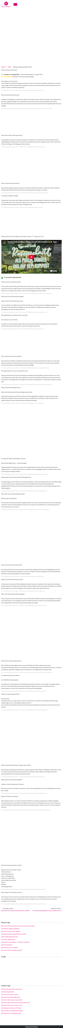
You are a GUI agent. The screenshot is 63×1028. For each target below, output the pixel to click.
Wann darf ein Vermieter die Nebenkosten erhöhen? (15, 910)
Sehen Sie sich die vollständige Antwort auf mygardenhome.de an (34, 368)
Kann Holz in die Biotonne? (8, 939)
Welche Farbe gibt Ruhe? (7, 992)
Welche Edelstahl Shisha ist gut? (9, 936)
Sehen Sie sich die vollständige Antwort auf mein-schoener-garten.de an (36, 108)
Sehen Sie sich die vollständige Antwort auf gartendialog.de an (34, 710)
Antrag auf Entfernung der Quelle (10, 90)
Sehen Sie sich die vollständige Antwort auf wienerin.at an (32, 904)
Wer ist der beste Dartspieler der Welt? (11, 950)
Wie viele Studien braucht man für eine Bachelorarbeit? (15, 1002)
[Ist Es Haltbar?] (6, 4)
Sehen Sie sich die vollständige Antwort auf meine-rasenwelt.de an (35, 509)
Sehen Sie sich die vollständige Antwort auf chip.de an (32, 403)
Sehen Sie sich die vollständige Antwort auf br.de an (31, 207)
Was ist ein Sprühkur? (6, 945)
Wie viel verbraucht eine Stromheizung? (11, 989)
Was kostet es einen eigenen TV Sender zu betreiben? (15, 942)
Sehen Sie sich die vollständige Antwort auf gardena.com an (33, 691)
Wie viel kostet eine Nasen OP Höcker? (11, 1008)
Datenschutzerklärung (31, 1026)
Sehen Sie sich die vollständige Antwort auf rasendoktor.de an (33, 793)
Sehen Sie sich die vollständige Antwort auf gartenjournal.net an (34, 192)
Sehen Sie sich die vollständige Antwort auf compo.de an (32, 776)
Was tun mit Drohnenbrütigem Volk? (10, 997)
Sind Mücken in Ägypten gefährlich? (10, 928)
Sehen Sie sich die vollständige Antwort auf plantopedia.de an (33, 491)
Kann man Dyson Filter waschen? (9, 994)
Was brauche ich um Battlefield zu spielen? (12, 1010)
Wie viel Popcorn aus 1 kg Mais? (9, 947)
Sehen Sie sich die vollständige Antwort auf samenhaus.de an (33, 312)
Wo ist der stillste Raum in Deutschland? (11, 1000)
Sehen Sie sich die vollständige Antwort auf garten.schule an (33, 605)
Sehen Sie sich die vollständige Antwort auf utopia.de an (32, 591)
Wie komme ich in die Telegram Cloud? (11, 1013)
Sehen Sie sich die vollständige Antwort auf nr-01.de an (32, 90)
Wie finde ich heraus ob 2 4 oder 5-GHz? (11, 1005)
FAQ (9, 67)
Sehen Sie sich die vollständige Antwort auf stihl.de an (32, 576)
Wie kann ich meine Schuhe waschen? (11, 931)
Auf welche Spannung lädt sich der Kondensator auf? (47, 910)
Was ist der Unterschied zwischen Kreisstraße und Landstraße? (18, 926)
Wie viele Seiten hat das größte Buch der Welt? (13, 934)
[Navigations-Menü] (15, 4)
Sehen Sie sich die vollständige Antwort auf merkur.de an (32, 146)
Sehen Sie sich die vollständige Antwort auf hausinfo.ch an (33, 889)
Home (3, 67)
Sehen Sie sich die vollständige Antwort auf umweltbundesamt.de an (35, 810)
